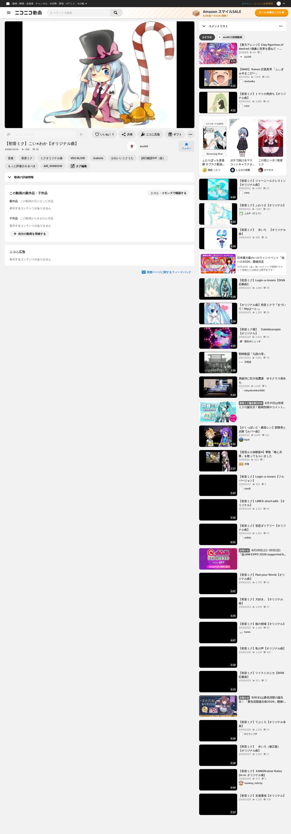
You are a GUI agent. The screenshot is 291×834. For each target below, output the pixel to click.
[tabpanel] (242, 429)
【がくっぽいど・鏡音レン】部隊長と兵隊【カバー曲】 (262, 429)
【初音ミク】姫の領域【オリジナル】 (262, 623)
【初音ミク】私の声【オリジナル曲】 (262, 648)
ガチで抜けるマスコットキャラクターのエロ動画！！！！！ (241, 162)
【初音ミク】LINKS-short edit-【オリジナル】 (262, 503)
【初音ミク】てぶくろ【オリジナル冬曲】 (262, 724)
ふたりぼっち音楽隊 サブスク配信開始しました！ (213, 162)
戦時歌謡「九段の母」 (252, 353)
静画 (21, 3)
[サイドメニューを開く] (9, 13)
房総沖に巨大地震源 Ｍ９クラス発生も (262, 380)
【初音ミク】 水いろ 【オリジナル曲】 (262, 231)
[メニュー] (190, 134)
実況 (61, 3)
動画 (14, 3)
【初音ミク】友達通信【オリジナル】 (262, 795)
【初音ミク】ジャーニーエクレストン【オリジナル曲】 (262, 182)
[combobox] (78, 13)
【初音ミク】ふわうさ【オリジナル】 (262, 205)
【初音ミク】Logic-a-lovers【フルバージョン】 (261, 478)
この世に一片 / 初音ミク (270, 162)
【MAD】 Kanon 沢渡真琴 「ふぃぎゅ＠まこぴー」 (261, 71)
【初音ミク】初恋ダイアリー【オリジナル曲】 (262, 527)
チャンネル (42, 3)
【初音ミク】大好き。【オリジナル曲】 (261, 601)
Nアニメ (70, 3)
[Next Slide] (186, 270)
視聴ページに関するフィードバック (169, 308)
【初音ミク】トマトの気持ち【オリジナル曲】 (262, 95)
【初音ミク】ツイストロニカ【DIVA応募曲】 (261, 674)
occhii (144, 146)
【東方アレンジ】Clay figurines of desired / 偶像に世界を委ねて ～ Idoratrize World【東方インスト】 (261, 46)
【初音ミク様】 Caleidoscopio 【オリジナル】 (261, 331)
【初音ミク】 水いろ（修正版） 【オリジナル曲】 (261, 748)
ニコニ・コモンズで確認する (168, 193)
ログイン (246, 3)
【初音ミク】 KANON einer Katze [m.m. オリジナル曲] (260, 773)
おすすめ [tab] (207, 37)
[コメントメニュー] (281, 26)
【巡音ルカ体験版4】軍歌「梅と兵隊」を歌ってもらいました (260, 454)
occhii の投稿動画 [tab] (232, 37)
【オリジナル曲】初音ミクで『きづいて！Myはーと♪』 (262, 306)
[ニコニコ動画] (28, 13)
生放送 (29, 3)
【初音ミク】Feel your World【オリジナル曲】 (262, 576)
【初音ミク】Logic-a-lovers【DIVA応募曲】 (262, 282)
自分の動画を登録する (32, 233)
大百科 (53, 3)
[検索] (116, 13)
